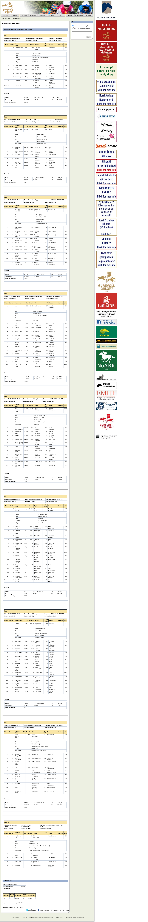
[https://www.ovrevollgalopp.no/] (106, 92)
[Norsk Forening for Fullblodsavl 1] (106, 380)
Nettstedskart (15, 917)
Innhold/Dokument (85, 28)
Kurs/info (24, 15)
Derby (61, 15)
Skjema (15, 15)
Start (8, 18)
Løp (75, 28)
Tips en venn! (57, 910)
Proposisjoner (79, 15)
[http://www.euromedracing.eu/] (106, 400)
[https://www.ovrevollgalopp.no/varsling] (106, 111)
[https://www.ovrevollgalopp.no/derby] (106, 141)
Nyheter (5, 15)
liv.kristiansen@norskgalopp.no (75, 917)
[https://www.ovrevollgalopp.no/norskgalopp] (106, 19)
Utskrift (67, 910)
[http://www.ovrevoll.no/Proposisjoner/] (106, 432)
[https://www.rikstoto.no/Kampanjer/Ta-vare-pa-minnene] (106, 317)
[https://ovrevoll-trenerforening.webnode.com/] (106, 388)
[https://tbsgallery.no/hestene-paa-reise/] (106, 439)
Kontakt (88, 15)
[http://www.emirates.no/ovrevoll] (106, 308)
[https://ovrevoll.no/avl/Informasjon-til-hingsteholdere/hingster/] (106, 198)
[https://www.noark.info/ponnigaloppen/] (106, 78)
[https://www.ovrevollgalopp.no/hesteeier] (106, 217)
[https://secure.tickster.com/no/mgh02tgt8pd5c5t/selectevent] (106, 62)
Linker (70, 15)
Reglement (33, 15)
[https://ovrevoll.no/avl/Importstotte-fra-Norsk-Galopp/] (106, 184)
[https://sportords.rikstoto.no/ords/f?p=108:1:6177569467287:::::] (106, 235)
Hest (75, 26)
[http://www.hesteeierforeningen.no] (106, 348)
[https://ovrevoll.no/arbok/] (106, 158)
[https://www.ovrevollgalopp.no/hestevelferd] (106, 105)
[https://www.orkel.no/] (106, 148)
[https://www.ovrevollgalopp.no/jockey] (106, 249)
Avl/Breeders (51, 15)
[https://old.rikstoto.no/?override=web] (106, 337)
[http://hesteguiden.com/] (106, 342)
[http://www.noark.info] (106, 370)
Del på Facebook (44, 910)
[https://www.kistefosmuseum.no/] (106, 119)
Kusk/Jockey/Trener (85, 26)
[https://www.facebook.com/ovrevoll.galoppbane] (106, 324)
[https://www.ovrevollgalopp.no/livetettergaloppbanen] (106, 267)
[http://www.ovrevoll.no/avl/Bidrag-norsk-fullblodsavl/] (106, 172)
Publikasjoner (42, 15)
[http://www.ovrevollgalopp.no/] (106, 292)
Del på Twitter (32, 910)
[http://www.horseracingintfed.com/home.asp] (106, 409)
